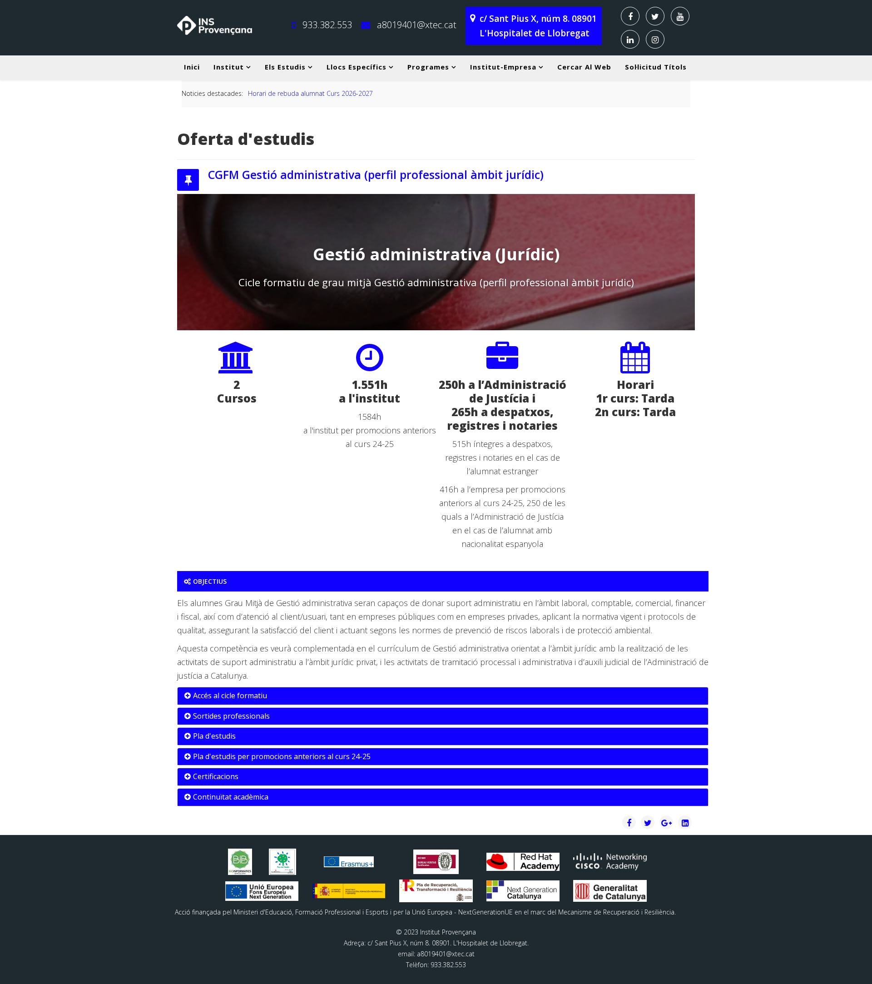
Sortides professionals (231, 716)
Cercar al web (584, 66)
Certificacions (215, 776)
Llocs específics (356, 66)
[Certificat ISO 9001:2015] (436, 862)
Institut (228, 66)
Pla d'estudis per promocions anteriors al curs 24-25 (282, 756)
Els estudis (285, 66)
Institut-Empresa (503, 66)
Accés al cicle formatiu (230, 696)
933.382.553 (327, 25)
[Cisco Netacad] (610, 861)
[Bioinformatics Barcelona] (240, 862)
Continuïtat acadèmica (230, 797)
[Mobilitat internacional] (349, 861)
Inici (192, 66)
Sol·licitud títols (656, 66)
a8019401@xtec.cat (416, 25)
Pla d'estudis (214, 736)
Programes (428, 66)
